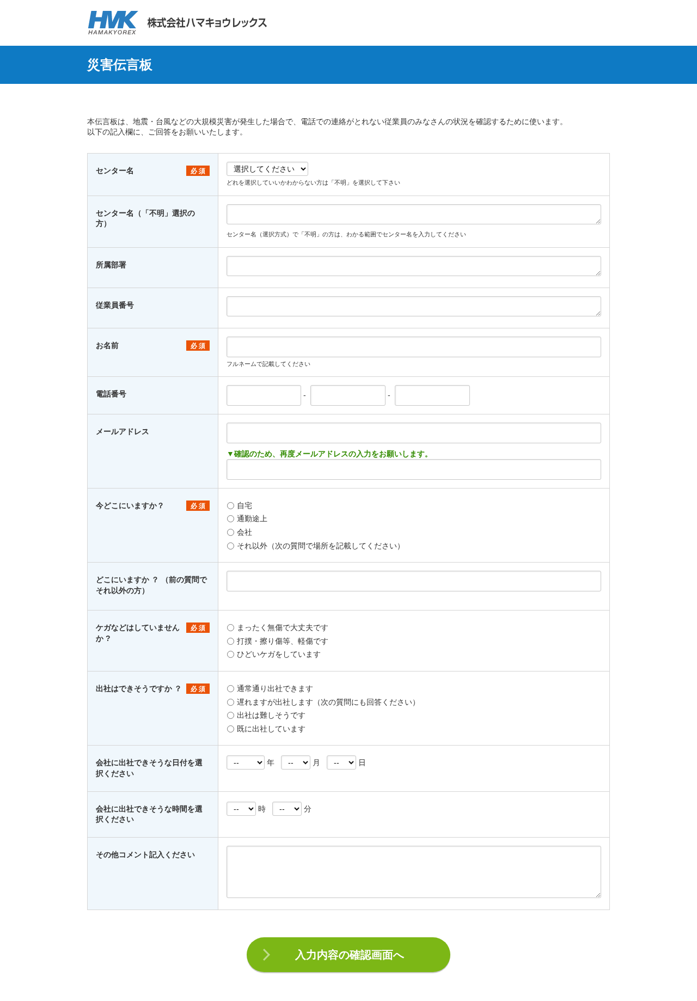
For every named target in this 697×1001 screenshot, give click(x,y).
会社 (244, 532)
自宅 (244, 505)
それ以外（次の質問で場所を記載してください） (321, 545)
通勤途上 (252, 518)
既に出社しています (271, 728)
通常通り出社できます (275, 688)
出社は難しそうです (271, 715)
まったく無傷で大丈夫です (282, 627)
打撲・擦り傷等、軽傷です (282, 641)
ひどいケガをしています (279, 654)
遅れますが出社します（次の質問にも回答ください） (328, 702)
